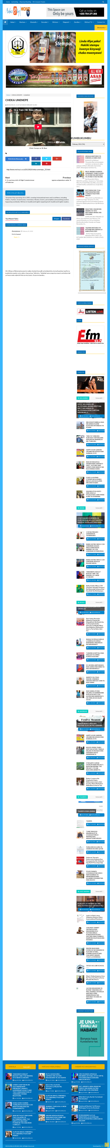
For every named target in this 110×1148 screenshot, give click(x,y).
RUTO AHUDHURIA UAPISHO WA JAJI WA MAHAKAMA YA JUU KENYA (56, 1076)
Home (8, 2)
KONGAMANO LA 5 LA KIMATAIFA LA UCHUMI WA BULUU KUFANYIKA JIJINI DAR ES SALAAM (90, 1118)
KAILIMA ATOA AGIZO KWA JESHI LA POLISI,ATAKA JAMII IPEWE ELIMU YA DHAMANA (95, 493)
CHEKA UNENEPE (16, 100)
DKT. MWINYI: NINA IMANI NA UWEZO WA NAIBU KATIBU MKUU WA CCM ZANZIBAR (90, 1088)
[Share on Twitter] (46, 159)
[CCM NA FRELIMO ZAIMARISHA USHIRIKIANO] (80, 538)
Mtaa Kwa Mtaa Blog (25, 2)
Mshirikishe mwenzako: (15, 159)
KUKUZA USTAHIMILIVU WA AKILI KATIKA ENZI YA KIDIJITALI (90, 905)
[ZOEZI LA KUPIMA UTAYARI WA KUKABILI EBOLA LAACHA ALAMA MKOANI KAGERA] (80, 484)
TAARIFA (89, 821)
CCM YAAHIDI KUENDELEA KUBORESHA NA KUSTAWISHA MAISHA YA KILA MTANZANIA (90, 520)
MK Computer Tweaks (39, 2)
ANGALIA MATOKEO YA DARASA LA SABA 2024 (93, 157)
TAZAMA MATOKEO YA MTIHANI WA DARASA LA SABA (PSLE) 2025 (93, 229)
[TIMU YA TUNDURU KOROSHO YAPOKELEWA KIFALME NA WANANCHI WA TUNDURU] (80, 442)
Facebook (66, 219)
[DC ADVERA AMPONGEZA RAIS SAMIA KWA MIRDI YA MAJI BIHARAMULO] (80, 671)
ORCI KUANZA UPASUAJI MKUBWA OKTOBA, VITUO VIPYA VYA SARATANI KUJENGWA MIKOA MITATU (91, 1076)
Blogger (56, 219)
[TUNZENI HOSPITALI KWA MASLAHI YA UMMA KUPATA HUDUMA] (80, 659)
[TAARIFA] (80, 827)
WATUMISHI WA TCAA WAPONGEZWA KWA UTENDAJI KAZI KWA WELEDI (92, 192)
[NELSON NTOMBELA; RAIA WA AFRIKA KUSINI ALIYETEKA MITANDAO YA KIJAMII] (80, 428)
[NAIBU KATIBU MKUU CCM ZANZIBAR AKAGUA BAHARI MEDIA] (80, 566)
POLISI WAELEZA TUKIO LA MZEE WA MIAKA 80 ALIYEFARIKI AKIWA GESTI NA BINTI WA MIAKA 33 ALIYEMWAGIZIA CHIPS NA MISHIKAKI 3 (89, 407)
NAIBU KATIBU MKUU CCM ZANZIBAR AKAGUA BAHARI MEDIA (95, 561)
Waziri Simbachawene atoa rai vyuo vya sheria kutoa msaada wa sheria (95, 977)
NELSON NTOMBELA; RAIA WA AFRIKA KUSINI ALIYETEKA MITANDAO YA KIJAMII (95, 424)
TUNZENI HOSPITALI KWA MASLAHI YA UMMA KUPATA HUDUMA (95, 654)
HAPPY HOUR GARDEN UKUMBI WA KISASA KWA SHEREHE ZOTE (95, 451)
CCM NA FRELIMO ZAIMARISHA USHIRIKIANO (92, 533)
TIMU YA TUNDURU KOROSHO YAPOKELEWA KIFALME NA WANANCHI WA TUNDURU (94, 438)
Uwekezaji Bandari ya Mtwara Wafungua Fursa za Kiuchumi (89, 1107)
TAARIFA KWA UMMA (86, 811)
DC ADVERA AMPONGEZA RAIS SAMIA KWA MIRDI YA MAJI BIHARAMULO (95, 666)
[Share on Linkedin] (36, 163)
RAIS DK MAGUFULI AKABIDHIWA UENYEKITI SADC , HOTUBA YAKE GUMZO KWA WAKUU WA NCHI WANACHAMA (95, 465)
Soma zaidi (99, 398)
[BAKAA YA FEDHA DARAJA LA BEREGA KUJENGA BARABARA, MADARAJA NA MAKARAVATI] (80, 645)
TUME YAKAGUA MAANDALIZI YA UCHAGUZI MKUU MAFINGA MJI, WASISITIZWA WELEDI (93, 835)
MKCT (103, 1146)
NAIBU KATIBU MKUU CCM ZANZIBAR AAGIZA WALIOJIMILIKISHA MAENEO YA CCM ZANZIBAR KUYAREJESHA (95, 547)
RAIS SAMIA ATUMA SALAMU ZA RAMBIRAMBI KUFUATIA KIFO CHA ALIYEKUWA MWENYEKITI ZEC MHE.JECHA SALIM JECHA (95, 695)
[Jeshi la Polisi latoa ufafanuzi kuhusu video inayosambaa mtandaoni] (80, 922)
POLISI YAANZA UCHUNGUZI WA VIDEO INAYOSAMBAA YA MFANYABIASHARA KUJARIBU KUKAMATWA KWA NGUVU (94, 876)
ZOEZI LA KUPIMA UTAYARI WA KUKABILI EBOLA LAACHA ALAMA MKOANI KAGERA (94, 480)
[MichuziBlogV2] (18, 11)
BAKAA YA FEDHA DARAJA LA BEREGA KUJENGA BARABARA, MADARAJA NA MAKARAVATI (95, 641)
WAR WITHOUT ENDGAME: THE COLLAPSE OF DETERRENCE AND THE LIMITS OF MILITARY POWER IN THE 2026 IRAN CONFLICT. (23, 1120)
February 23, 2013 (27, 231)
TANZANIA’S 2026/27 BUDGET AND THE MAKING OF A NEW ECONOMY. (93, 574)
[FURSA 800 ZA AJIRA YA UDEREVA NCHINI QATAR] (80, 853)
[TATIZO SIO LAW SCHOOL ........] (80, 972)
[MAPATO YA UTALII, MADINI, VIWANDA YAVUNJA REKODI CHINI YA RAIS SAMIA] (80, 684)
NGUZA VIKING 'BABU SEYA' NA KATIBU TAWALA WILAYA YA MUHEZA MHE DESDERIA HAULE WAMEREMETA (95, 751)
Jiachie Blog (14, 2)
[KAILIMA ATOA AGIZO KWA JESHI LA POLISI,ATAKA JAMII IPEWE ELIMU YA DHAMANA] (80, 498)
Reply (16, 237)
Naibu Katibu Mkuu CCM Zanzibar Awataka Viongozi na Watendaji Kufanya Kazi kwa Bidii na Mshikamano (95, 588)
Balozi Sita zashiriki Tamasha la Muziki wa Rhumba (54, 1086)
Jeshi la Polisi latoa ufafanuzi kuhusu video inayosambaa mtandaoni (94, 917)
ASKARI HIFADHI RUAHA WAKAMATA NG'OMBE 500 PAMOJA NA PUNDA (55, 1117)
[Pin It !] (46, 163)
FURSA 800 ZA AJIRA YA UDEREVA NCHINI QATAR (94, 848)
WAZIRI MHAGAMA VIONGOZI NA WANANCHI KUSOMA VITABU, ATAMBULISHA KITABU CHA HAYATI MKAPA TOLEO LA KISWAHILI (95, 952)
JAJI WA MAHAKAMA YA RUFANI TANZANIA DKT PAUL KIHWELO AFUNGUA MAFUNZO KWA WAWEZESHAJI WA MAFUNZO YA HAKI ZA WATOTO (95, 993)
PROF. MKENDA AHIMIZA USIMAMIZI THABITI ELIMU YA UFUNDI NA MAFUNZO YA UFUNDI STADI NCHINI (94, 174)
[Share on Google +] (57, 159)
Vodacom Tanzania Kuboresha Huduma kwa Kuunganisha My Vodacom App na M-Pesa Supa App (95, 860)
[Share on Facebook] (36, 159)
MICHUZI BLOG (10, 1146)
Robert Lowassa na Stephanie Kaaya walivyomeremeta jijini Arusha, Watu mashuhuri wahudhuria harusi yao (94, 782)
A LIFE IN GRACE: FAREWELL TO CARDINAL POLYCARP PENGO (23, 1133)
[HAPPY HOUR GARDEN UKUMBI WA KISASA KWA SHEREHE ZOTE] (80, 456)
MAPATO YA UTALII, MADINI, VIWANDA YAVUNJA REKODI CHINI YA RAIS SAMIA (95, 679)
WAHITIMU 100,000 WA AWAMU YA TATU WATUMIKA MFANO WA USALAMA (93, 211)
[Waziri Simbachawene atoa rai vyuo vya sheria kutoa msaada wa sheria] (80, 982)
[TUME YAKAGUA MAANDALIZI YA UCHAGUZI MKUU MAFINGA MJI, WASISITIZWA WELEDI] (80, 838)
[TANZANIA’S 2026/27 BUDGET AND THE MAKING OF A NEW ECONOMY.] (80, 578)
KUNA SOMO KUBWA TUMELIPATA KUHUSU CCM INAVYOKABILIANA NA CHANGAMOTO (23, 1105)
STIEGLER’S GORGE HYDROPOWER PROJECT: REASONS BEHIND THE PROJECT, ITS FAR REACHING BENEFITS (94, 766)
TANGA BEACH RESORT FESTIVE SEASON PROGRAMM (90, 724)
